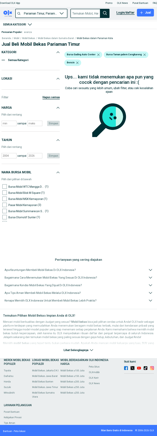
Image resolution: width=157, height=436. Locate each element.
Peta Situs (94, 366)
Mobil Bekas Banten (42, 381)
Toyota (7, 370)
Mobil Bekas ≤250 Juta (72, 387)
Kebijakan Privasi (13, 417)
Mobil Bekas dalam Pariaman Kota (95, 38)
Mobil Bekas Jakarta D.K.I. (45, 370)
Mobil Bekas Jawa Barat (45, 376)
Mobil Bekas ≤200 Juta (72, 381)
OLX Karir (94, 378)
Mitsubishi (9, 392)
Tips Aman (9, 423)
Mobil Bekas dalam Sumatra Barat (56, 38)
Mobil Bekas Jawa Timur (45, 387)
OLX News (94, 383)
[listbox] (98, 54)
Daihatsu (8, 376)
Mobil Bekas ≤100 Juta (72, 370)
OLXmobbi (94, 372)
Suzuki (7, 387)
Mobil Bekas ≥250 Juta (72, 392)
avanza (28, 32)
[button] (10, 3)
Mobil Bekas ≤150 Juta (72, 376)
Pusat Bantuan (12, 412)
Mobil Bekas (28, 38)
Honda (7, 381)
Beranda (6, 38)
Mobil (16, 38)
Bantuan (7, 431)
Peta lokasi (19, 431)
